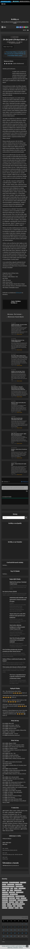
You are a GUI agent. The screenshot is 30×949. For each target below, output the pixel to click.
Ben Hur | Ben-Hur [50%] (14, 756)
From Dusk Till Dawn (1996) (15, 799)
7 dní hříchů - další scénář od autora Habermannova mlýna (15, 819)
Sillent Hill (11, 723)
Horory (4, 890)
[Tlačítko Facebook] (19, 27)
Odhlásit (9, 838)
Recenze (17, 898)
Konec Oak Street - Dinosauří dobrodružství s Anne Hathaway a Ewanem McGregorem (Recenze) (18, 388)
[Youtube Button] (24, 27)
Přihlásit (5, 838)
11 (7, 930)
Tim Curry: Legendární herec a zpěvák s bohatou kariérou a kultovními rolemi (18, 676)
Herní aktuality (22, 888)
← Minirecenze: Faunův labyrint (15, 316)
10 (3, 930)
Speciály (4, 904)
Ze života (16, 908)
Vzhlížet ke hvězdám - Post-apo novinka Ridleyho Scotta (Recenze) (19, 325)
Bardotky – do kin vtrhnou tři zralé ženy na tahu (19, 450)
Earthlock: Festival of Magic (15, 795)
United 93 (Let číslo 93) (14, 726)
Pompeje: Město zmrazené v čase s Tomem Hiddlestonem (17, 341)
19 (11, 933)
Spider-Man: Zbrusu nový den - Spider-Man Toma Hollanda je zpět (19, 434)
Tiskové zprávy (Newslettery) (18, 904)
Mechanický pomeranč (14, 735)
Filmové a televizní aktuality (8, 886)
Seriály (16, 902)
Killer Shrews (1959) (8, 830)
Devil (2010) (11, 827)
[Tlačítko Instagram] (22, 27)
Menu (4, 4)
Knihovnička (5, 892)
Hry (8, 890)
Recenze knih (5, 900)
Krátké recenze (5, 894)
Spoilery (9, 904)
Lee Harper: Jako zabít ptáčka (15, 792)
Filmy (12, 888)
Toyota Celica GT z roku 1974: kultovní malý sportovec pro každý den (18, 615)
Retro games (5, 902)
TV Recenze (9, 906)
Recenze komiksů (12, 900)
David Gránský (18, 821)
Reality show (12, 898)
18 (7, 933)
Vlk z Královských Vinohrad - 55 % (17, 782)
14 (18, 930)
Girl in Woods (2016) (13, 777)
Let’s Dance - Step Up (14, 725)
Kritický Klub (12, 892)
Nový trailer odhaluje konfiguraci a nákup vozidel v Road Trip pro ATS (17, 627)
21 (18, 933)
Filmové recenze (15, 37)
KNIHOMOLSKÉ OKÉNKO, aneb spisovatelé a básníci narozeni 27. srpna (18, 599)
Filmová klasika (10, 884)
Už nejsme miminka (13, 755)
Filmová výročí (18, 884)
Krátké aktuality (19, 892)
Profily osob (5, 898)
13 (14, 930)
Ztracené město (12, 728)
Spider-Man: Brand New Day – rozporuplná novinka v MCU (17, 419)
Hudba (11, 890)
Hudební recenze (17, 890)
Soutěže (21, 902)
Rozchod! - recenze (13, 733)
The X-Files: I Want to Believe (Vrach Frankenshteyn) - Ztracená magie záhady (19, 356)
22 (22, 933)
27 (15, 936)
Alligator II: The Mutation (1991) (16, 745)
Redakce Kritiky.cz (11, 42)
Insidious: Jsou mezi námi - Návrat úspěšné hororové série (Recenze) (18, 372)
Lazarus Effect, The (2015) (14, 790)
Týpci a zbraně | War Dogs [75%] (16, 746)
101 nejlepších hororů (14, 882)
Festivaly (4, 884)
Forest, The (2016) (12, 768)
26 (11, 936)
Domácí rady (23, 882)
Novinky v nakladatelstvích (8, 896)
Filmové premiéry (19, 886)
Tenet (11, 818)
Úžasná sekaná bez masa (14, 783)
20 (15, 933)
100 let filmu (5, 882)
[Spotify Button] (26, 27)
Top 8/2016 (10, 794)
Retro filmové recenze (22, 900)
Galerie (15, 888)
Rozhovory (11, 902)
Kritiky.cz (15, 19)
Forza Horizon (11, 797)
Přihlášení (25, 481)
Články (21, 908)
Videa (14, 906)
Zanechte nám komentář (15, 43)
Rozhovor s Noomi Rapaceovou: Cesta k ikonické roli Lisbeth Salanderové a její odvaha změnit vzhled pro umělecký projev (15, 712)
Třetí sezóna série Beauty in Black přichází (14, 667)
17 (3, 933)
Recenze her (23, 898)
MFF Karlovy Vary (14, 894)
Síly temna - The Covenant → (15, 314)
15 (22, 930)
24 (3, 936)
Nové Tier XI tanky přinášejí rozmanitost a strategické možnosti (17, 640)
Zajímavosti (19, 906)
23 (26, 933)
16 (26, 930)
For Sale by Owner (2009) (10, 591)
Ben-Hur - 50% (12, 753)
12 (11, 930)
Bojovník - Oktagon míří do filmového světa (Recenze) (18, 403)
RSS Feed (5, 844)
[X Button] (17, 27)
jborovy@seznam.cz (14, 865)
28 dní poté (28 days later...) (15, 39)
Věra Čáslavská (12, 789)
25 (7, 936)
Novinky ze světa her (20, 896)
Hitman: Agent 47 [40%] (18, 825)
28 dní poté (19, 292)
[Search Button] (27, 27)
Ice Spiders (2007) (12, 748)
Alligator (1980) (12, 743)
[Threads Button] (20, 27)
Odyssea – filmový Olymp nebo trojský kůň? (18, 464)
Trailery (4, 906)
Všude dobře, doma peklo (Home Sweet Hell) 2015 (15, 695)
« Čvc (3, 941)
